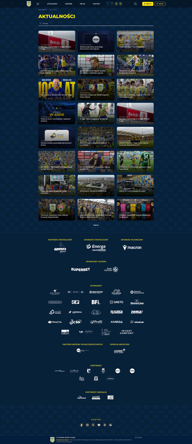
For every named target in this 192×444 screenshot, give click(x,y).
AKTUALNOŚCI (52, 4)
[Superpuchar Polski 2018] (120, 3)
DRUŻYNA (68, 4)
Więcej (96, 225)
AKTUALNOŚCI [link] (53, 9)
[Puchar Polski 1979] (107, 3)
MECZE (82, 4)
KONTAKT (96, 4)
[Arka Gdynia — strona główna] (29, 4)
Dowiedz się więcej (62, 440)
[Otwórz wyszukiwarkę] (135, 3)
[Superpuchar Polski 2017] (116, 3)
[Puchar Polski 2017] (112, 3)
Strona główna (42, 9)
